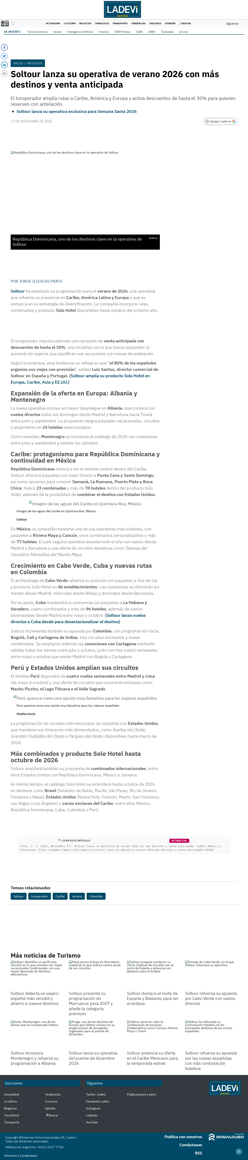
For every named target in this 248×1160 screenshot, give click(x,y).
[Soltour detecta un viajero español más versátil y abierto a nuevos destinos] (37, 975)
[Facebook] (4, 47)
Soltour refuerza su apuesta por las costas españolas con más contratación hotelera (211, 1060)
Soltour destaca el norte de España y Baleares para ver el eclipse (152, 998)
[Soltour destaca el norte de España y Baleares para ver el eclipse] (153, 975)
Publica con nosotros (183, 1136)
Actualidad (53, 23)
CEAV (139, 32)
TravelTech (102, 23)
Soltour (18, 291)
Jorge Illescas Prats (40, 281)
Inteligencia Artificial (80, 32)
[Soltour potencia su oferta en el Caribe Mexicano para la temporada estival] (153, 1035)
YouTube (92, 1122)
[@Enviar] (4, 73)
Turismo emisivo (38, 32)
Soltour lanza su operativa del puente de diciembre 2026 (93, 1058)
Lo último (70, 23)
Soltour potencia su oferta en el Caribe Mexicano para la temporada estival (152, 1058)
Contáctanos (190, 1144)
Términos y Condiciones (20, 1155)
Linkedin (92, 1115)
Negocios (85, 23)
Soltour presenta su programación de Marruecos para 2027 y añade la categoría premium (91, 1003)
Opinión (170, 23)
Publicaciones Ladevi (141, 1094)
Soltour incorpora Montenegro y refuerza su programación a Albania (35, 1058)
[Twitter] (4, 56)
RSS (198, 1153)
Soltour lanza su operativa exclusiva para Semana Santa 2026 (76, 111)
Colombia (96, 896)
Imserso (103, 32)
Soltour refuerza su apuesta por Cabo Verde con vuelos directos (211, 998)
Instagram (93, 1108)
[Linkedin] (4, 64)
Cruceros (155, 23)
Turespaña (167, 32)
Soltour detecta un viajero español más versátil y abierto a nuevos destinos (35, 998)
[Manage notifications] (239, 1151)
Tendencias (138, 23)
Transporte (120, 23)
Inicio (18, 63)
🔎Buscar (185, 23)
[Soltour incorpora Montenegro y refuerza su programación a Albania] (37, 1035)
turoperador (39, 896)
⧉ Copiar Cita (179, 840)
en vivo (183, 32)
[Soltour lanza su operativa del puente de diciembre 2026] (95, 1035)
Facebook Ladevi (97, 1101)
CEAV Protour (122, 32)
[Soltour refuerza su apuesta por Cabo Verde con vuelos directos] (211, 975)
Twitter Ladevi (96, 1094)
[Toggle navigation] (12, 23)
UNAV (151, 32)
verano (57, 32)
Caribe (60, 896)
